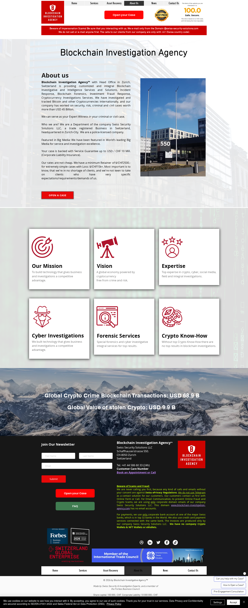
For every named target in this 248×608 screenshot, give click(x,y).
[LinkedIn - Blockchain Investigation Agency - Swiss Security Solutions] (150, 542)
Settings (217, 602)
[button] (161, 15)
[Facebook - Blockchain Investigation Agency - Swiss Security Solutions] (166, 542)
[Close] (244, 602)
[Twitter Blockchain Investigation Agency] (158, 542)
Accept (233, 602)
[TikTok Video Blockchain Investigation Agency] (175, 542)
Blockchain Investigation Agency (123, 53)
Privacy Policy (114, 603)
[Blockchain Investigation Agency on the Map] (141, 542)
